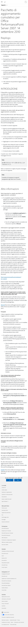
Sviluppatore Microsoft (6, 573)
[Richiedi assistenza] (5, 2)
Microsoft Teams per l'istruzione (7, 533)
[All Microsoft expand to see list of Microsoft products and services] (2, 2)
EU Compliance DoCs (5, 624)
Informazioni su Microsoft (6, 599)
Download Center (5, 510)
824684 (3, 470)
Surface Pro (4, 487)
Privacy (18, 620)
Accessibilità (4, 608)
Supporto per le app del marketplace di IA (9, 578)
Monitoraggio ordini (5, 517)
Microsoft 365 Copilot (5, 562)
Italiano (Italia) (6, 612)
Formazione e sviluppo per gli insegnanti (9, 539)
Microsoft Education (5, 528)
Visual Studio (4, 590)
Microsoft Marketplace (6, 583)
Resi (2, 514)
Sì (9, 480)
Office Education (4, 537)
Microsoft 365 (4, 496)
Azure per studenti (5, 544)
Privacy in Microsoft (5, 603)
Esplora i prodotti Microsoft (6, 499)
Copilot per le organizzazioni (7, 492)
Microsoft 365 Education (6, 535)
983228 (3, 305)
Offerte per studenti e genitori (7, 542)
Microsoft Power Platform (6, 585)
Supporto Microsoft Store (6, 512)
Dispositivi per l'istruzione (6, 530)
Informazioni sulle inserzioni (19, 622)
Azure (3, 555)
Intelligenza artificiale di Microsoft (8, 551)
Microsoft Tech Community (6, 580)
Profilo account (4, 508)
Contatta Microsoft (13, 620)
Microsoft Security (5, 553)
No (18, 480)
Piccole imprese (4, 567)
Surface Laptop (4, 489)
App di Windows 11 (5, 501)
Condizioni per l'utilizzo (6, 622)
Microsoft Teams (5, 565)
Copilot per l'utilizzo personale (7, 494)
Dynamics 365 (4, 558)
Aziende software (5, 587)
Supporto (3, 5)
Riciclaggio (4, 519)
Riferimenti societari (5, 620)
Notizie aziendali (5, 601)
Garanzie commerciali (5, 521)
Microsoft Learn (4, 576)
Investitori (3, 605)
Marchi (12, 622)
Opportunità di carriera (6, 596)
